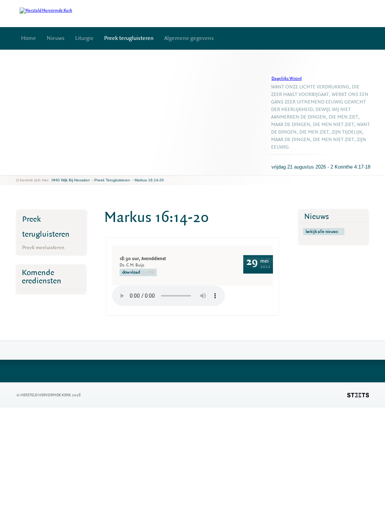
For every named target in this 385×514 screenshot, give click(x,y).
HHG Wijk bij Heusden (71, 180)
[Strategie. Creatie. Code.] (358, 395)
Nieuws (56, 38)
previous (18, 169)
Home (28, 38)
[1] (22, 168)
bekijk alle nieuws (322, 231)
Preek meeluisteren (43, 247)
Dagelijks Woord (286, 78)
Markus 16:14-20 (149, 180)
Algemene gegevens (189, 38)
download (138, 272)
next (27, 169)
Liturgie (84, 38)
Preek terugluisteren (129, 38)
